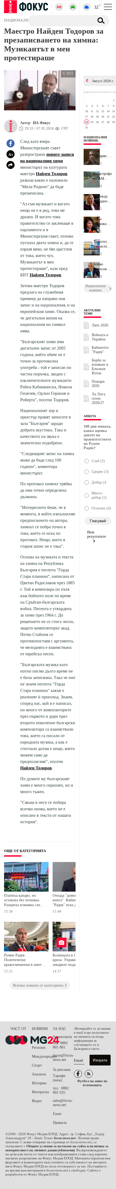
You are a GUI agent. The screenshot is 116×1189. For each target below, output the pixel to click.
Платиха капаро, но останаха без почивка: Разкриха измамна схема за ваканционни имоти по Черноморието (24, 900)
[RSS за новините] (89, 1074)
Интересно (40, 1092)
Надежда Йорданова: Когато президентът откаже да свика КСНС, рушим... (102, 198)
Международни (42, 1056)
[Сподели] (10, 165)
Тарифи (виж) (59, 1078)
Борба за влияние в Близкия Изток (100, 366)
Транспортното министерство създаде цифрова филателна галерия (102, 244)
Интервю (39, 1083)
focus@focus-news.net (63, 1057)
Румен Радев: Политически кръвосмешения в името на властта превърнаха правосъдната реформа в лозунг (24, 960)
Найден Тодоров (51, 173)
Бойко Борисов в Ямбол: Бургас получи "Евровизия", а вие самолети (102, 266)
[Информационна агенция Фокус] (78, 1074)
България (39, 1039)
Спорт (37, 1065)
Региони (39, 1048)
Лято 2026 (100, 325)
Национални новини (95, 139)
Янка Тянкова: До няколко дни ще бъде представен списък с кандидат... (102, 221)
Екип (57, 1114)
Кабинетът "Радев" (100, 350)
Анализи (39, 1074)
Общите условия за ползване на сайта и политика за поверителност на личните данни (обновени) (56, 1148)
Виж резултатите (96, 534)
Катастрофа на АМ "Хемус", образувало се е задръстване (102, 176)
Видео (37, 1101)
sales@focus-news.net (63, 1103)
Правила (60, 1123)
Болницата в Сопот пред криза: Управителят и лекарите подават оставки (73, 960)
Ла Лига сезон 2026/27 (98, 398)
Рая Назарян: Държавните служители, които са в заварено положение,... (102, 153)
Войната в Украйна (100, 337)
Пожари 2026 (98, 383)
